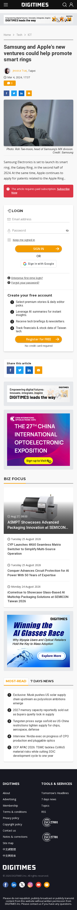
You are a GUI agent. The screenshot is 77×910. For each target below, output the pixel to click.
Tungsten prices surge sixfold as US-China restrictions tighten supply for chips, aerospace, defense (41, 725)
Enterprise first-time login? (27, 278)
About (6, 793)
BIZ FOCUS (15, 479)
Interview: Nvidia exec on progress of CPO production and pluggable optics (41, 738)
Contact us (9, 830)
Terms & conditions (15, 812)
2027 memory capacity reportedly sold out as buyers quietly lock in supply (40, 712)
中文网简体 (9, 855)
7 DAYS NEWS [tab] (42, 681)
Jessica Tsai (20, 70)
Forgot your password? (25, 282)
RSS (43, 812)
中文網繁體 (9, 849)
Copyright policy (12, 824)
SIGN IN (38, 249)
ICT (30, 34)
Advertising (9, 799)
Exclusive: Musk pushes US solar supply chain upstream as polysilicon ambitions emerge (39, 699)
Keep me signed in (24, 240)
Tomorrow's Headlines (55, 793)
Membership (10, 805)
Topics (45, 805)
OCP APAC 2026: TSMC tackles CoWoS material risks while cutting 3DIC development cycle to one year (39, 752)
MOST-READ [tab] (16, 681)
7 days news (48, 799)
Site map (8, 843)
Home (7, 34)
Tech (19, 34)
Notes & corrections (15, 836)
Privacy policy (11, 818)
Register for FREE (38, 339)
